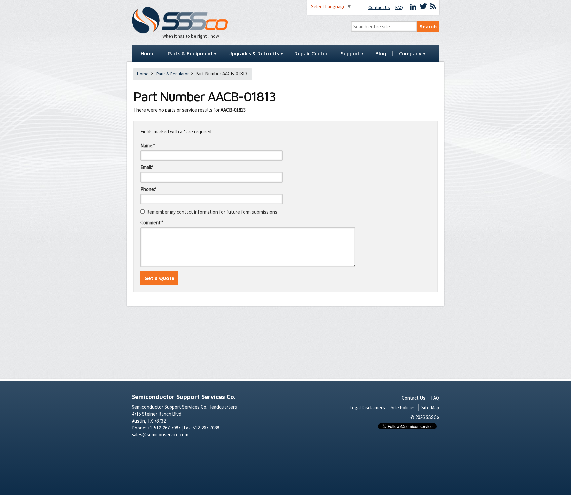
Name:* (147, 145)
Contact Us (379, 7)
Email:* (147, 167)
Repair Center (311, 53)
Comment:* (151, 222)
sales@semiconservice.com (160, 434)
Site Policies (403, 407)
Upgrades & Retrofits (253, 53)
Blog (380, 53)
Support (350, 53)
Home (148, 53)
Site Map (430, 407)
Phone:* (148, 189)
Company (410, 53)
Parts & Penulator (172, 74)
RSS (433, 6)
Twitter (423, 6)
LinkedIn (413, 6)
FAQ (399, 7)
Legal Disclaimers (367, 407)
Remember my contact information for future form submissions (211, 212)
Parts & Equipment (190, 53)
